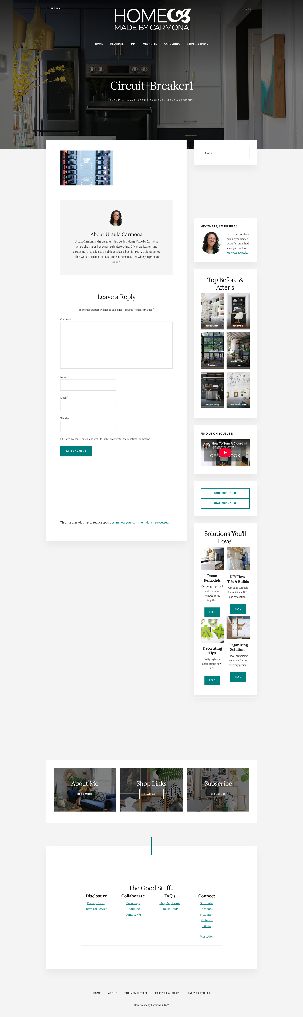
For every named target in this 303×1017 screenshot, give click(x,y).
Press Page (133, 903)
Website (64, 418)
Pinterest (207, 920)
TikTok (206, 926)
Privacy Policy (96, 903)
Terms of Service (96, 909)
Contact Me (133, 914)
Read (212, 612)
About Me (133, 909)
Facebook (206, 909)
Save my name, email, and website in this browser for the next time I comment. (107, 439)
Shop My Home (170, 903)
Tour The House (225, 493)
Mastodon (207, 936)
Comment (66, 319)
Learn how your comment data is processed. (140, 522)
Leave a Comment (180, 100)
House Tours (170, 909)
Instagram (207, 914)
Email (64, 397)
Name (64, 377)
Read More (85, 794)
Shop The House (225, 503)
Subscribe (206, 903)
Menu (247, 9)
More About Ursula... (238, 252)
